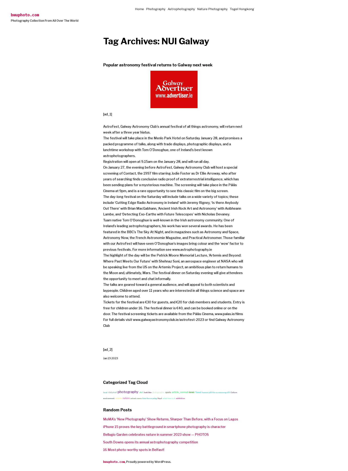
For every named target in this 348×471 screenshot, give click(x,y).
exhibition (180, 398)
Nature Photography (212, 9)
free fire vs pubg (149, 398)
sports (168, 392)
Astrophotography (181, 9)
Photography (155, 9)
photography (128, 392)
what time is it (169, 398)
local (105, 392)
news (191, 392)
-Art (141, 392)
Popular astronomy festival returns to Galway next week (157, 65)
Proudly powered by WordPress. (148, 462)
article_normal (180, 392)
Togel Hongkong (242, 9)
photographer (158, 392)
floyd (160, 398)
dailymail (112, 392)
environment (109, 398)
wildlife (118, 398)
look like (148, 392)
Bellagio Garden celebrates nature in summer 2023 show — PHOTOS (156, 434)
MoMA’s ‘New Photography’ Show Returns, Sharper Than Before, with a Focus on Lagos (170, 419)
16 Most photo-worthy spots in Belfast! (133, 450)
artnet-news (136, 398)
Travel (198, 392)
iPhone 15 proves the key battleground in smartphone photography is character (164, 427)
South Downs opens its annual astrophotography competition (150, 442)
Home (139, 9)
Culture (234, 392)
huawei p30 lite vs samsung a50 (216, 392)
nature (126, 398)
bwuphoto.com (25, 14)
